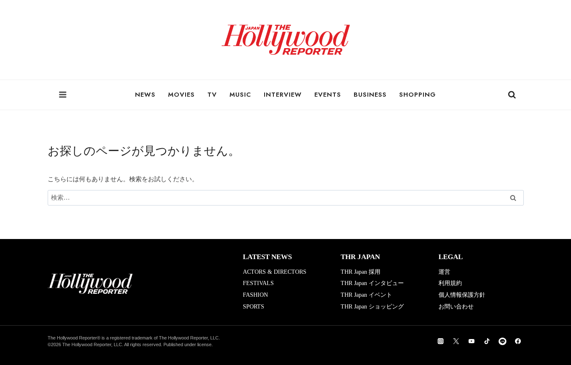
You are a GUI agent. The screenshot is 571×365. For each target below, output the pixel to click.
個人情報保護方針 (461, 295)
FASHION (255, 295)
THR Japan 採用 (360, 272)
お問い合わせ (456, 306)
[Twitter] (456, 341)
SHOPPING (417, 94)
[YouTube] (471, 341)
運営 (444, 272)
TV (212, 94)
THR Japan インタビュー (372, 283)
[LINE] (502, 341)
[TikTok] (487, 341)
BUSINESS (370, 94)
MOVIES (181, 94)
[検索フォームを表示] (512, 95)
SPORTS (253, 306)
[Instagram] (440, 341)
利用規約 (450, 283)
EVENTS (327, 94)
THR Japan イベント (366, 295)
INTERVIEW (283, 94)
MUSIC (240, 94)
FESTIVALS (258, 283)
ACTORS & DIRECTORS (274, 272)
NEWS (145, 94)
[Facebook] (518, 341)
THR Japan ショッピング (372, 306)
